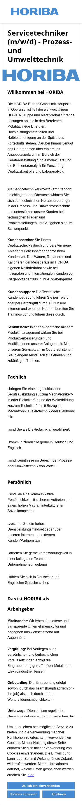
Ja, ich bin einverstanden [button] (41, 785)
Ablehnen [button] (58, 794)
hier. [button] (31, 775)
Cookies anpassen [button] (23, 794)
